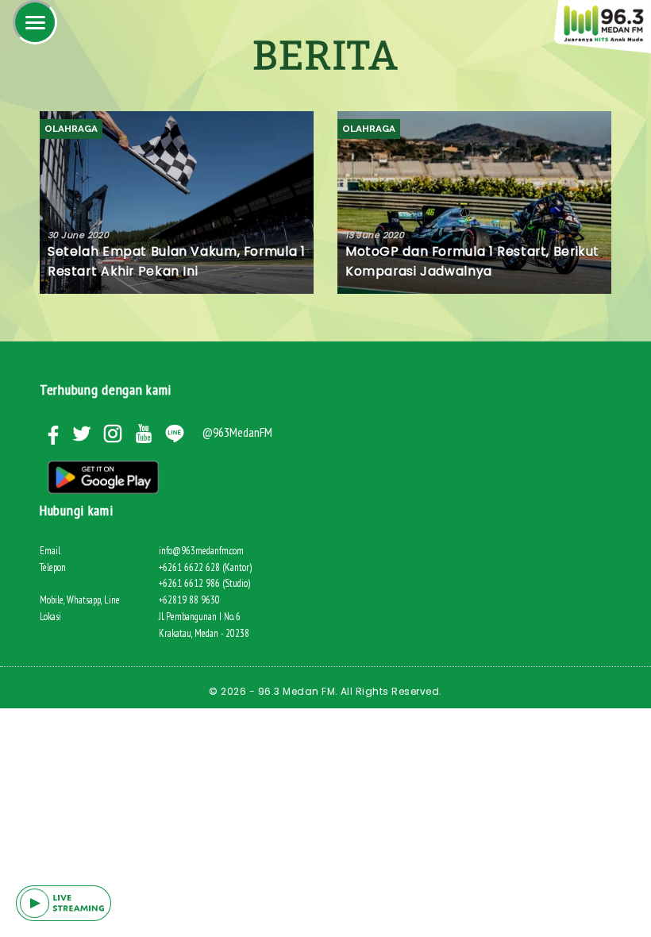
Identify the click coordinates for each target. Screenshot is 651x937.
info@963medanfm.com (201, 550)
